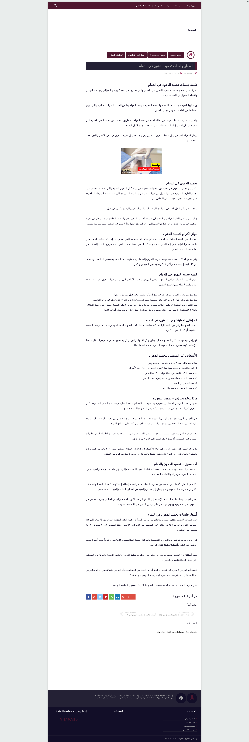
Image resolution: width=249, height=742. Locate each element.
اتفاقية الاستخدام (143, 6)
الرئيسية (176, 73)
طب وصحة (176, 55)
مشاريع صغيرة (157, 55)
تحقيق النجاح (116, 55)
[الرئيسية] (191, 55)
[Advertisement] (99, 29)
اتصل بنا (158, 6)
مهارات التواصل (136, 55)
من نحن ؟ (191, 6)
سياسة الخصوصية (174, 6)
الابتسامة (192, 29)
